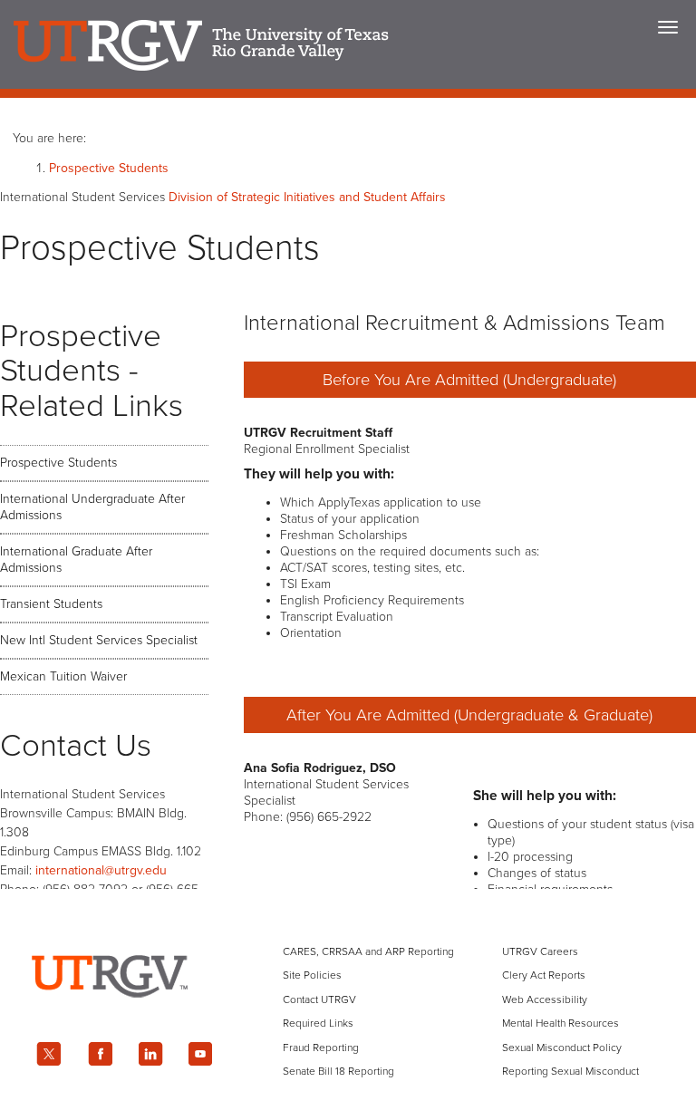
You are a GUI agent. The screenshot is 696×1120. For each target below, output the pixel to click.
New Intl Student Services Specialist (99, 640)
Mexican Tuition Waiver (63, 676)
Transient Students (51, 604)
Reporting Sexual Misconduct (570, 1071)
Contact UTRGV (319, 999)
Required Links (318, 1023)
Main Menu (668, 27)
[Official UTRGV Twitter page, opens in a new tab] (49, 1054)
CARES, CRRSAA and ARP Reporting (368, 951)
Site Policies (312, 975)
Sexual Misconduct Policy (562, 1047)
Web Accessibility (544, 999)
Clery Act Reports (543, 975)
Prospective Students (109, 168)
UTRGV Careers (540, 951)
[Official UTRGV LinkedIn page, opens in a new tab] (150, 1054)
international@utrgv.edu (101, 870)
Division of (307, 197)
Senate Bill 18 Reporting (338, 1071)
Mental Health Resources (560, 1023)
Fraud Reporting (321, 1047)
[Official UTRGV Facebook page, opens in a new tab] (99, 1054)
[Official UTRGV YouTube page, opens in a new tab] (201, 1054)
